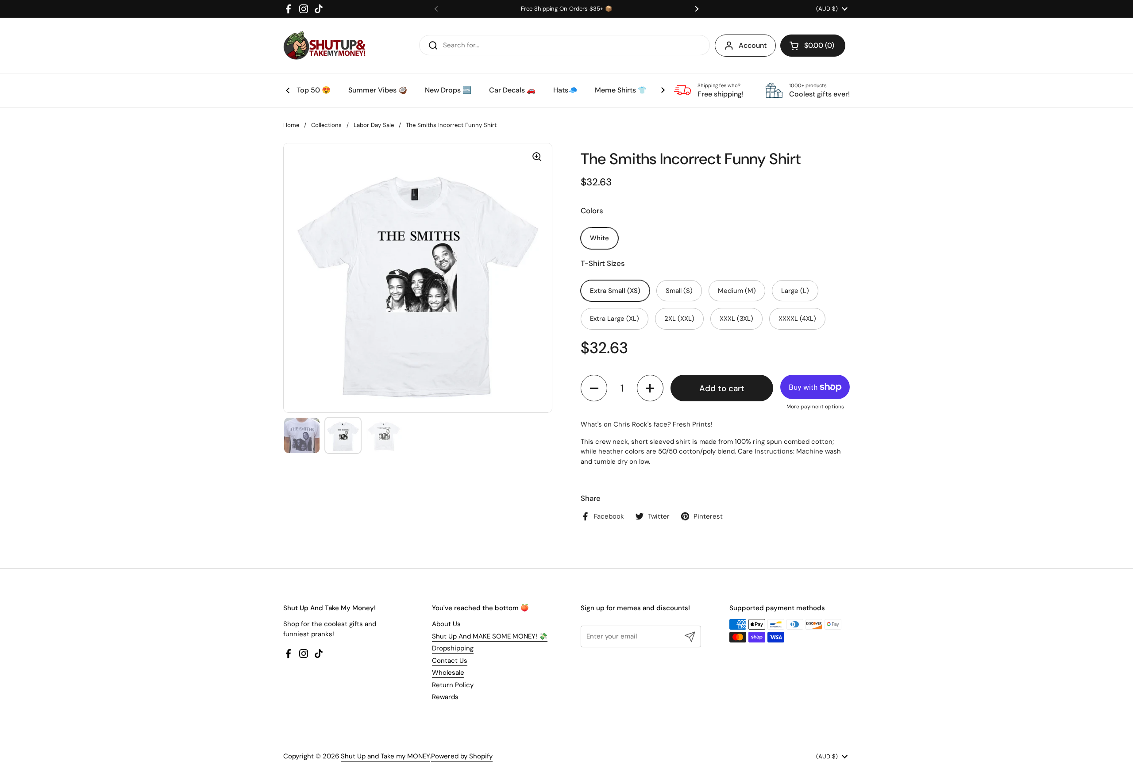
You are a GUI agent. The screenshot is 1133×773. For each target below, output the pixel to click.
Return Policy (453, 685)
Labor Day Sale (374, 125)
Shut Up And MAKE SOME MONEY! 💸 (489, 636)
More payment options (815, 406)
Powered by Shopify (462, 756)
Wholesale (448, 672)
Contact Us (449, 660)
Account (753, 45)
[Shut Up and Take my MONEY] (324, 45)
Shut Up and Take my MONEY (385, 756)
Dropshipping (453, 648)
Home (291, 125)
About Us (446, 623)
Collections (326, 125)
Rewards (445, 696)
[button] (812, 46)
